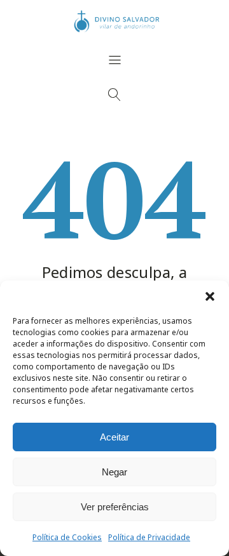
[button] (210, 296)
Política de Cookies (67, 537)
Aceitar (114, 437)
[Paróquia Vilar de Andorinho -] (114, 22)
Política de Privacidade (149, 537)
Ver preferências (115, 506)
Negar (114, 472)
